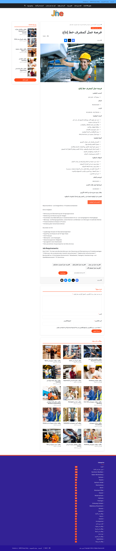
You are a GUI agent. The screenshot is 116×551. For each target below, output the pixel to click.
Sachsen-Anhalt (98, 482)
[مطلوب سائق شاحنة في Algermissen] (72, 372)
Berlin (101, 487)
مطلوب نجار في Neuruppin (74, 402)
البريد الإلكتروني (98, 320)
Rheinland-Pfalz (98, 490)
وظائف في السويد (99, 536)
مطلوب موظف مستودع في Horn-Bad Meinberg (93, 402)
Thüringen (100, 500)
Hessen (101, 493)
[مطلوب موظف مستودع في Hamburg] (93, 436)
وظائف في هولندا (99, 526)
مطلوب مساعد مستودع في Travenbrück (95, 423)
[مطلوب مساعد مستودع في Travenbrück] (93, 414)
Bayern (101, 516)
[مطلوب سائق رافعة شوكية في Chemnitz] (52, 372)
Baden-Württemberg (97, 474)
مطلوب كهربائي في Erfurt (75, 360)
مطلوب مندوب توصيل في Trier (53, 444)
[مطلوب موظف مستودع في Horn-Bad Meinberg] (93, 393)
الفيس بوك (69, 5)
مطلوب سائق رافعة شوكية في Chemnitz (54, 381)
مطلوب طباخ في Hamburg (95, 380)
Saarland (100, 511)
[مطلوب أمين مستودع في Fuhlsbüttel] (72, 414)
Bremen (101, 508)
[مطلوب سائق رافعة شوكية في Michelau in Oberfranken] (52, 393)
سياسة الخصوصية (105, 1)
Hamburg (100, 498)
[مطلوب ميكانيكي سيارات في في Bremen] (72, 436)
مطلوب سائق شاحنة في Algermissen (72, 380)
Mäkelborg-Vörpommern (96, 506)
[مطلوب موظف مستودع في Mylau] (52, 352)
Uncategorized (99, 521)
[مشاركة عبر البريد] (61, 280)
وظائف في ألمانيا (99, 513)
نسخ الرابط (62, 273)
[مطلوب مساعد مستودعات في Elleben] (52, 414)
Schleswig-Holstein (97, 503)
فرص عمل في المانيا (88, 24)
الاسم (100, 314)
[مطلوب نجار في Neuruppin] (72, 393)
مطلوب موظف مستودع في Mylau (53, 360)
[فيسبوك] (73, 40)
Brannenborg (99, 485)
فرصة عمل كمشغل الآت (93, 268)
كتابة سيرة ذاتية (77, 5)
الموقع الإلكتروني (67, 320)
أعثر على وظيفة (61, 5)
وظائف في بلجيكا (99, 531)
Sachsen (100, 477)
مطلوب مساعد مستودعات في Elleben (52, 423)
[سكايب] (69, 280)
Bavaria (101, 480)
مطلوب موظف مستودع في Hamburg (93, 444)
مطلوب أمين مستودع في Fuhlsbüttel (72, 423)
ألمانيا (94, 24)
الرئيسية (112, 1)
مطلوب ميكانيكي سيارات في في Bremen (73, 445)
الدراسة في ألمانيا (39, 5)
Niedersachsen (99, 495)
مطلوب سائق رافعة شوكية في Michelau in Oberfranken (54, 402)
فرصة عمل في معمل (94, 264)
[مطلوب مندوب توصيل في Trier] (52, 436)
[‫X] (69, 40)
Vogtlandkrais (99, 539)
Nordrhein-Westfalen (97, 472)
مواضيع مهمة (30, 5)
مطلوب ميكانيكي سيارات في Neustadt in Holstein (95, 359)
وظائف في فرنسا (99, 529)
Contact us (85, 1)
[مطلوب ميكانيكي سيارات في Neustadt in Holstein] (93, 351)
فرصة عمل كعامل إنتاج (79, 264)
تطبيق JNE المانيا (87, 5)
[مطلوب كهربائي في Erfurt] (72, 352)
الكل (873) (25, 80)
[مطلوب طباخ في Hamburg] (93, 372)
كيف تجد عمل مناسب (50, 5)
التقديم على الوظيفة (95, 202)
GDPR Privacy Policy (95, 1)
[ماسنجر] (65, 40)
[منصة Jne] (58, 13)
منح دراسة (100, 534)
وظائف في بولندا (99, 541)
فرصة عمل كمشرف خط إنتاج (61, 264)
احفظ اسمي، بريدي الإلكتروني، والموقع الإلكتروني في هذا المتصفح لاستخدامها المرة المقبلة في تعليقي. (78, 327)
